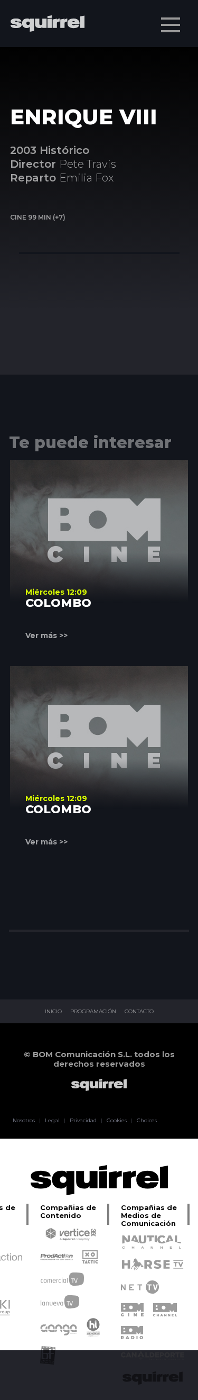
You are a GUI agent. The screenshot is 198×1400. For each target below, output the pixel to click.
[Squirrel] (42, 54)
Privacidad (83, 1120)
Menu (170, 25)
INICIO (53, 1011)
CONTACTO (139, 1011)
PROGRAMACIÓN (93, 1011)
